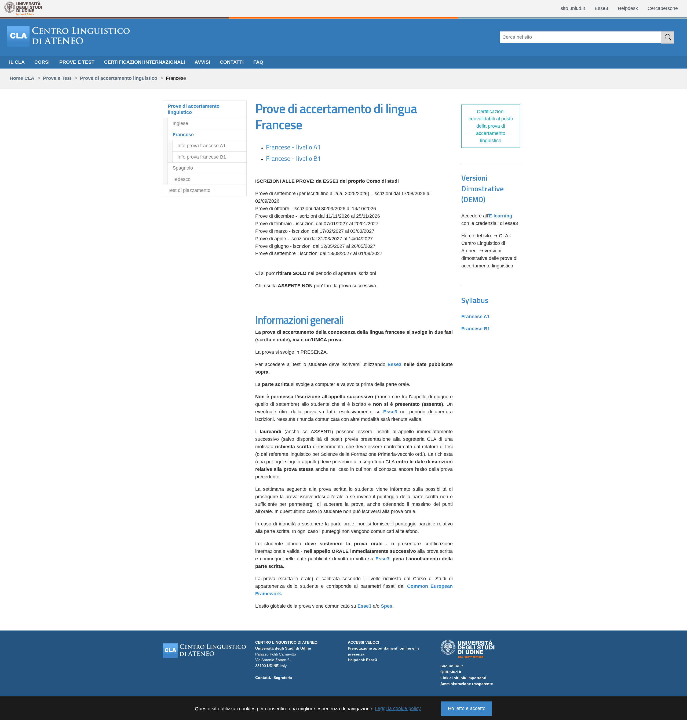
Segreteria (282, 677)
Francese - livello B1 (293, 158)
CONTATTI (232, 62)
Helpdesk (628, 8)
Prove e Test (76, 62)
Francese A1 (475, 316)
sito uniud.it (573, 8)
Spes (386, 606)
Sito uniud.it (451, 666)
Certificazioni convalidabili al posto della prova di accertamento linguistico (491, 126)
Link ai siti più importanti (463, 678)
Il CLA (17, 62)
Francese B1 (475, 328)
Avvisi (202, 62)
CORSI (42, 62)
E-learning (500, 215)
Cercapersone (663, 8)
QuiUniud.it (450, 672)
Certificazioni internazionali (144, 62)
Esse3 (601, 8)
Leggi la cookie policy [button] (398, 708)
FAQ (258, 62)
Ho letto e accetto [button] (466, 708)
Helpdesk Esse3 (362, 660)
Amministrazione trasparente (466, 684)
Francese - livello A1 (293, 147)
